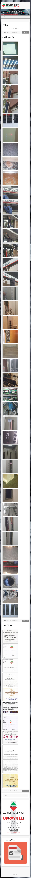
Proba (5, 25)
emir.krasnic (6, 32)
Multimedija (8, 37)
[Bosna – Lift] (10, 5)
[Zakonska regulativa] (15, 853)
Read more (25, 32)
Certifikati (7, 625)
